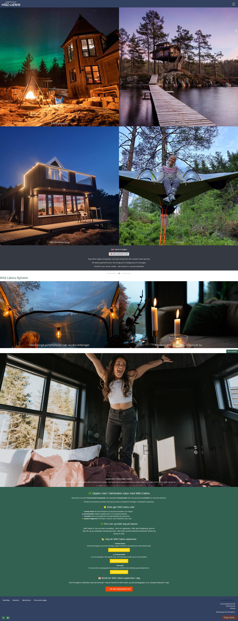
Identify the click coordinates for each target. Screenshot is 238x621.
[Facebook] (8, 618)
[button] (12, 420)
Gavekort (15, 600)
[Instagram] (3, 618)
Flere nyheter (232, 351)
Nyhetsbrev (26, 600)
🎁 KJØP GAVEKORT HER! (119, 254)
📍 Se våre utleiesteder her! (119, 589)
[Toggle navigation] (234, 4)
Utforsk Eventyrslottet (119, 561)
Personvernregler (40, 600)
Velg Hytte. (229, 617)
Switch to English (120, 249)
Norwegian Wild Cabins (66, 3)
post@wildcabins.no (228, 600)
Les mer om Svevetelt (119, 572)
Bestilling (6, 600)
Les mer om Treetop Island (119, 550)
